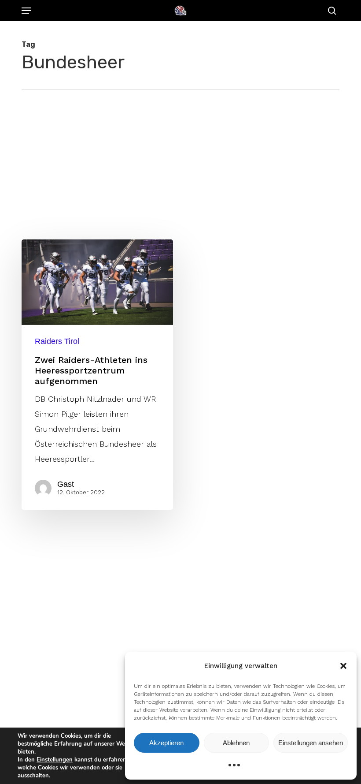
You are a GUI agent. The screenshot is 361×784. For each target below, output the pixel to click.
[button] (343, 665)
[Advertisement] (180, 155)
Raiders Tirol (57, 341)
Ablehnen (236, 743)
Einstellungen (55, 760)
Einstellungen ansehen (310, 743)
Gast (65, 484)
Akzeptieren (166, 743)
